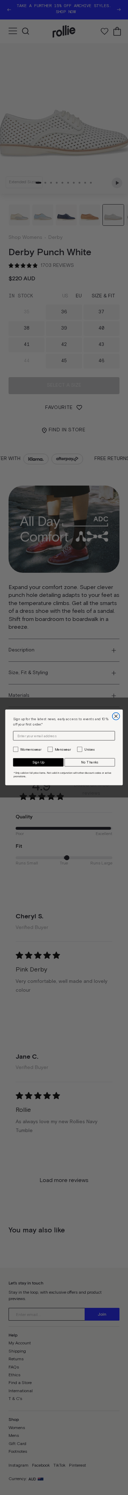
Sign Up (38, 763)
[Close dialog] (116, 716)
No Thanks (89, 763)
